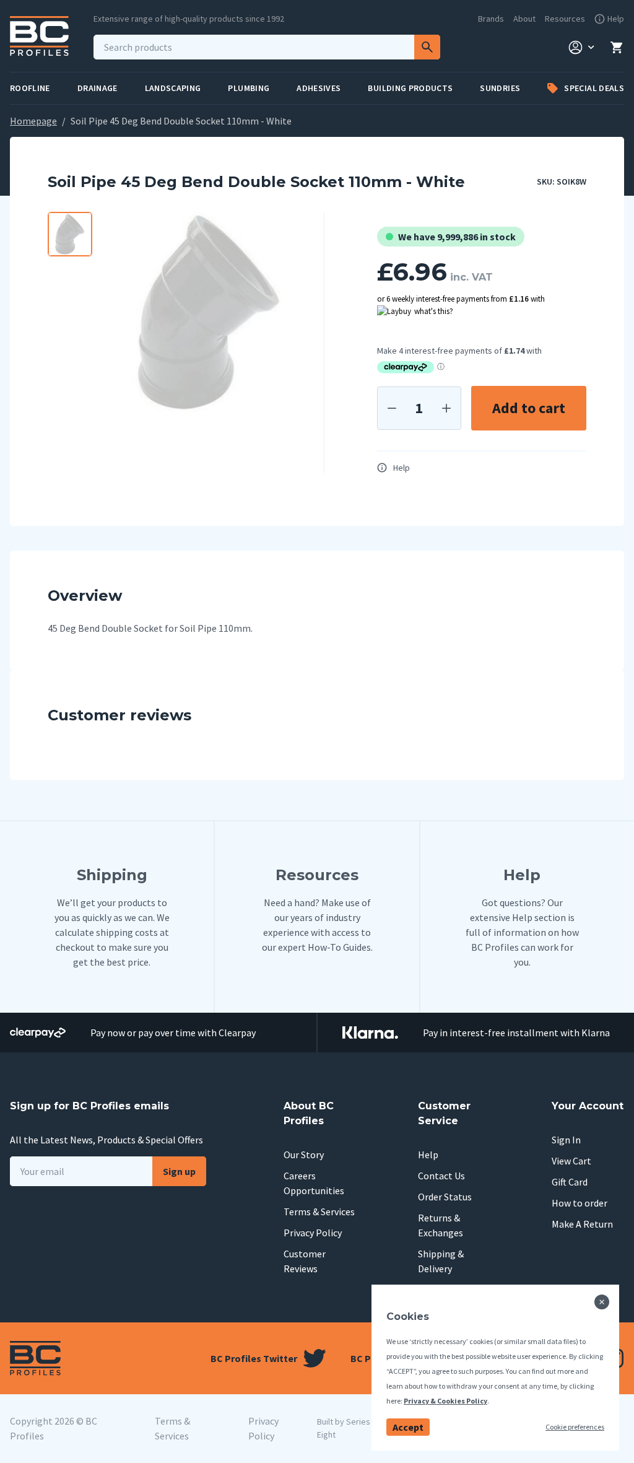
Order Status (445, 1196)
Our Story (304, 1154)
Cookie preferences (574, 1426)
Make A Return (582, 1224)
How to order (579, 1203)
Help (401, 467)
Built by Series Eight (343, 1428)
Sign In (566, 1139)
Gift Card (570, 1182)
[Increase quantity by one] (446, 408)
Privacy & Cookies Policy (445, 1400)
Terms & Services (319, 1211)
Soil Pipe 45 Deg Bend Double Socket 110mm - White (181, 121)
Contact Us (441, 1175)
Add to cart (528, 407)
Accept (408, 1427)
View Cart (571, 1161)
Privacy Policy (313, 1232)
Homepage (33, 121)
